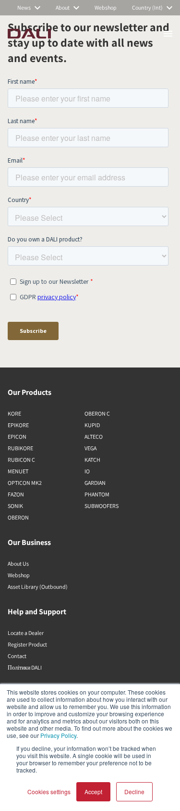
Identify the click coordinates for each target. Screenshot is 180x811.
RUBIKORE (20, 448)
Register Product (27, 644)
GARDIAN (95, 482)
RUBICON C (21, 459)
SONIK (15, 505)
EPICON (17, 436)
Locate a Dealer (26, 632)
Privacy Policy (58, 735)
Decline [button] (134, 791)
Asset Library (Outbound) (38, 586)
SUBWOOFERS (101, 505)
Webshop (19, 575)
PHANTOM (96, 494)
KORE (14, 413)
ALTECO (93, 436)
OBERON (18, 517)
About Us (18, 563)
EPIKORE (18, 425)
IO (87, 471)
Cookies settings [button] (49, 791)
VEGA (90, 448)
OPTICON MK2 (25, 482)
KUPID (92, 425)
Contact (17, 655)
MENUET (18, 471)
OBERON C (97, 413)
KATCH (92, 459)
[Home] (29, 33)
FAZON (16, 494)
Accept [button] (93, 791)
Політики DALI (25, 667)
